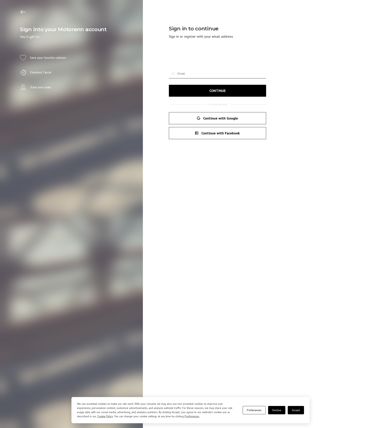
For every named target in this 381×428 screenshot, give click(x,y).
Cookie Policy (105, 416)
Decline (276, 410)
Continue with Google (220, 118)
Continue (217, 90)
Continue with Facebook (220, 133)
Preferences (192, 416)
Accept (296, 410)
